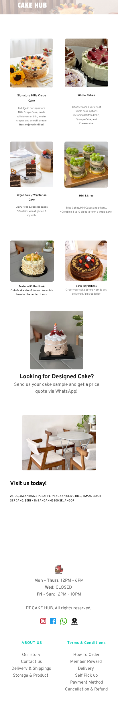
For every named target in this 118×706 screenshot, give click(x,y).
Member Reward (86, 662)
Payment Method (86, 682)
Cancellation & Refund (86, 689)
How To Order (86, 655)
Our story (32, 655)
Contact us (32, 662)
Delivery (86, 668)
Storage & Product (31, 675)
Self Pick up (86, 675)
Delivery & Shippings (31, 668)
